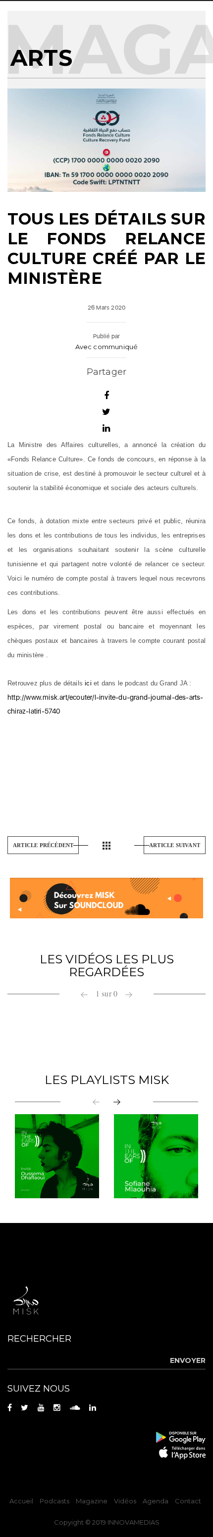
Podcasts (54, 1501)
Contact (188, 1501)
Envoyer (188, 1360)
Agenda (155, 1501)
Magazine (91, 1501)
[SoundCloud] (106, 898)
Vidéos (125, 1501)
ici (88, 683)
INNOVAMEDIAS (133, 1522)
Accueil (21, 1501)
